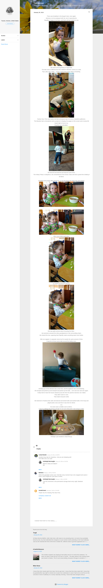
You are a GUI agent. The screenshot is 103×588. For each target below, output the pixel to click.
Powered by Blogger (62, 584)
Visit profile (10, 23)
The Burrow (39, 3)
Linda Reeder (43, 455)
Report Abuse (4, 44)
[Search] (92, 4)
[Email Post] (37, 446)
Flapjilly (39, 449)
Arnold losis (42, 490)
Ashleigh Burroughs (49, 461)
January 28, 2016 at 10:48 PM (53, 454)
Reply (40, 469)
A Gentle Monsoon (38, 549)
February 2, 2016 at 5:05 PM (61, 479)
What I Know (36, 566)
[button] (89, 12)
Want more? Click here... (81, 545)
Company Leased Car (45, 495)
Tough (35, 532)
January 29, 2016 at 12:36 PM (62, 461)
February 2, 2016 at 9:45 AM (50, 472)
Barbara (41, 472)
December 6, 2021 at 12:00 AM (53, 490)
